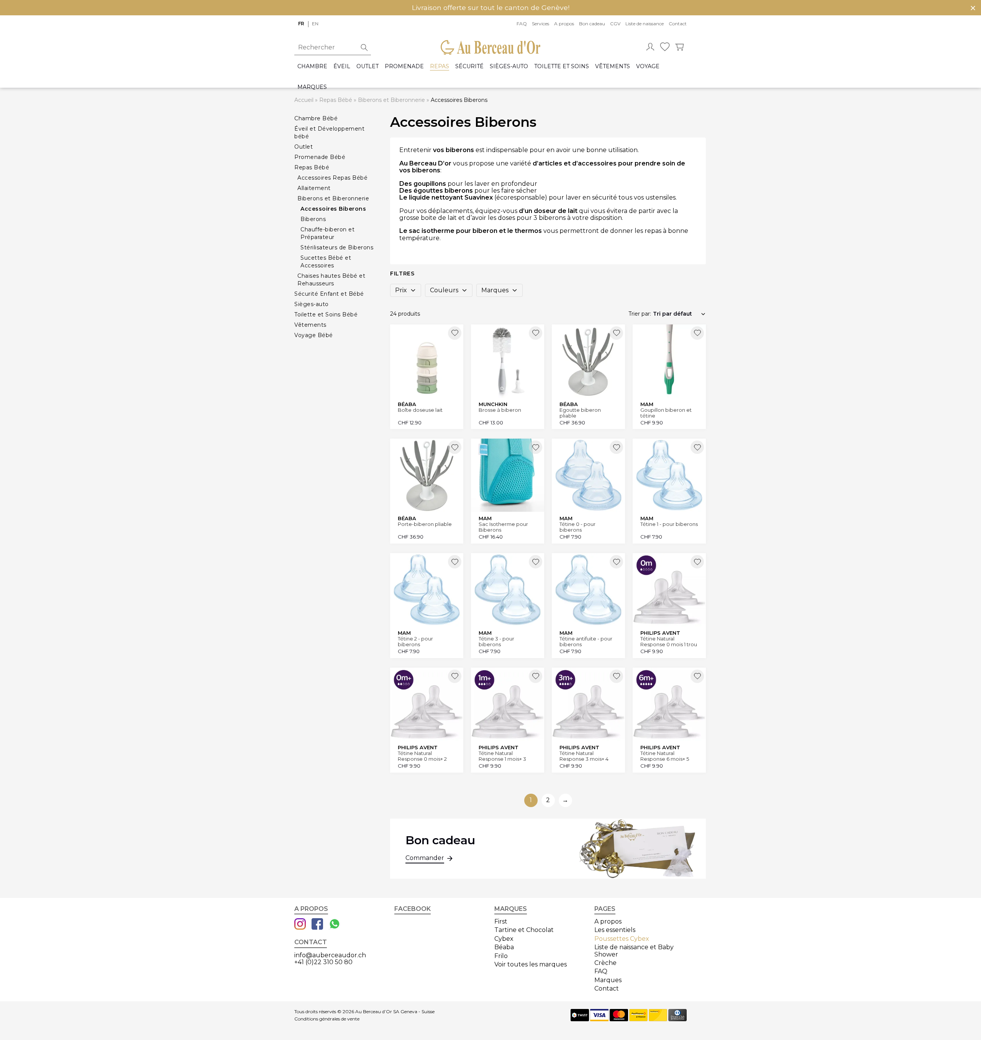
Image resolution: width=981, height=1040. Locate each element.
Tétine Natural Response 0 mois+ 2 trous (422, 756)
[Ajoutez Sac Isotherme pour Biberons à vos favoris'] (535, 447)
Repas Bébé (335, 100)
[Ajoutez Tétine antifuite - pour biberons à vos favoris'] (616, 561)
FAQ (522, 23)
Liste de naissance (644, 23)
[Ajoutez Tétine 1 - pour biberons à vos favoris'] (697, 447)
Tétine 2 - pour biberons (415, 641)
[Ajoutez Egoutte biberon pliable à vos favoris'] (616, 333)
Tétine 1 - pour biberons (669, 524)
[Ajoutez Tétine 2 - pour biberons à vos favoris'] (454, 561)
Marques (312, 87)
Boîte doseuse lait (420, 410)
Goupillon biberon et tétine (666, 412)
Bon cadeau (592, 23)
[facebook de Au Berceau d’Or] (317, 924)
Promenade (404, 66)
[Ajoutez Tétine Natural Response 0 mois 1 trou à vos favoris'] (697, 561)
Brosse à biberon (500, 410)
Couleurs (444, 290)
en (315, 23)
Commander (424, 858)
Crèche (605, 962)
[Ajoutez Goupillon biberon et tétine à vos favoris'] (697, 333)
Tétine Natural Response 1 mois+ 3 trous (502, 756)
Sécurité (469, 66)
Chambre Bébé (316, 118)
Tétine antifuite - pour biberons (585, 641)
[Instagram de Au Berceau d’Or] (300, 924)
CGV (615, 23)
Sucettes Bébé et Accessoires (325, 261)
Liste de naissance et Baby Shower (634, 950)
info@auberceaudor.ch (330, 955)
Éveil (341, 66)
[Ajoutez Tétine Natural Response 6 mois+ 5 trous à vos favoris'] (697, 676)
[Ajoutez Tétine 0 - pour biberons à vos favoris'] (616, 447)
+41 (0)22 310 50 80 (323, 962)
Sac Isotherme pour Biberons (503, 526)
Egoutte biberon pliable (580, 412)
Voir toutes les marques (530, 964)
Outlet (367, 66)
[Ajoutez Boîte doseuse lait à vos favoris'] (454, 333)
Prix (401, 290)
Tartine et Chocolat (524, 930)
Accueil (303, 100)
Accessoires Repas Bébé (332, 177)
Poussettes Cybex (621, 938)
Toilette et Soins (561, 66)
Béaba (504, 947)
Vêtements (612, 66)
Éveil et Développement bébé (329, 132)
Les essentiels (614, 930)
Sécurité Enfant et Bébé (329, 293)
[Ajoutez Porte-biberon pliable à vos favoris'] (454, 447)
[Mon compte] (650, 47)
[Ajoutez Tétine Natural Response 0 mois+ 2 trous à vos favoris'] (454, 676)
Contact (678, 23)
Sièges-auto (509, 66)
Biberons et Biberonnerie (391, 100)
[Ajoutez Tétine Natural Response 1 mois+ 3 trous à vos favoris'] (535, 676)
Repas (439, 66)
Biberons (313, 219)
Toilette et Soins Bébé (326, 314)
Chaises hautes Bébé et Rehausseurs (331, 279)
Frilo (501, 956)
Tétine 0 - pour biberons (577, 526)
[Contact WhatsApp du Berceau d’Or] (334, 924)
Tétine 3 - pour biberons (496, 641)
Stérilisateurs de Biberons (336, 247)
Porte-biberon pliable (425, 524)
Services (540, 23)
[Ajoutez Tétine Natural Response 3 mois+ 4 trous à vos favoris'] (616, 676)
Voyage (647, 66)
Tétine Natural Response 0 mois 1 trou (668, 641)
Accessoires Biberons (333, 208)
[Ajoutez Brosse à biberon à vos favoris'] (535, 333)
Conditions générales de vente (326, 1019)
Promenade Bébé (319, 157)
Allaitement (314, 188)
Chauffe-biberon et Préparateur (327, 233)
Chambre (312, 66)
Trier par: (639, 314)
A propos (564, 23)
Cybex (503, 938)
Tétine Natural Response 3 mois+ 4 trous (584, 756)
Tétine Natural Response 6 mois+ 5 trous (664, 756)
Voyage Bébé (313, 335)
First (500, 921)
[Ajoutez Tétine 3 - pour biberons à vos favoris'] (535, 561)
